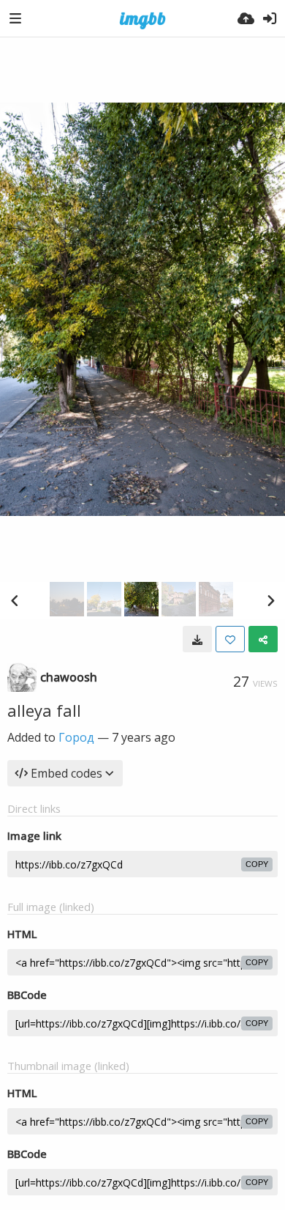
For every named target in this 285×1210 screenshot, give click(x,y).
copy (257, 864)
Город (76, 737)
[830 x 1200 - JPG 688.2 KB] (197, 639)
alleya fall (44, 710)
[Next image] (270, 600)
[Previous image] (14, 600)
